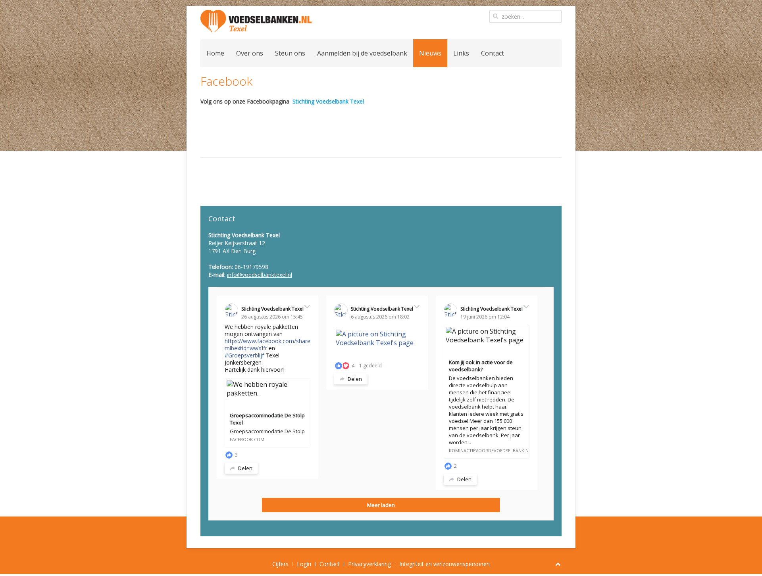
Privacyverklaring (369, 564)
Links (461, 53)
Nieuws (430, 53)
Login (304, 564)
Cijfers (280, 564)
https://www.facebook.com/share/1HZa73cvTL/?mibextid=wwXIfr (287, 344)
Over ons (249, 53)
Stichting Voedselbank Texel (328, 101)
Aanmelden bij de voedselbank (362, 53)
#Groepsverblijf (244, 355)
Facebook (226, 81)
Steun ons (290, 53)
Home (215, 53)
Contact (492, 53)
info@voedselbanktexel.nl (259, 274)
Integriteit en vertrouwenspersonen (444, 564)
